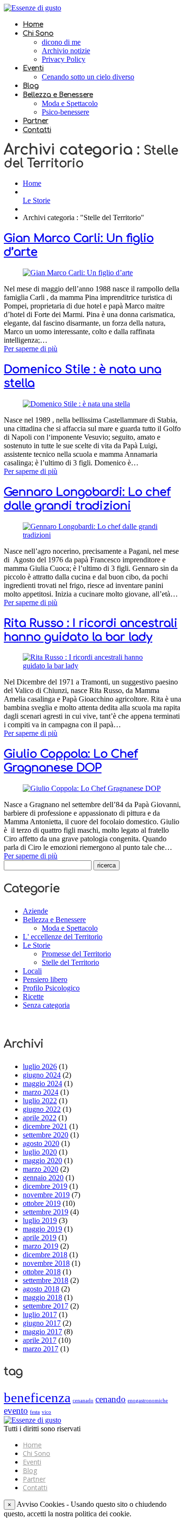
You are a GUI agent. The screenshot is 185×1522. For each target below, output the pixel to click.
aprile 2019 (39, 1237)
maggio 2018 (42, 1297)
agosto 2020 (41, 1143)
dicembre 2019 (45, 1186)
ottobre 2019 (42, 1203)
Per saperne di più (30, 349)
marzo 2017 (40, 1349)
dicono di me (61, 42)
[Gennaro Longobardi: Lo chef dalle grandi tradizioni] (92, 535)
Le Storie (36, 200)
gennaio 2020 (43, 1178)
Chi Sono (38, 33)
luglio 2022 (40, 1101)
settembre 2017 (45, 1306)
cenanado (83, 1400)
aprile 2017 (39, 1340)
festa (35, 1412)
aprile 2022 (39, 1118)
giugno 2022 (42, 1109)
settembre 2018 (45, 1280)
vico (46, 1412)
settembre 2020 (45, 1135)
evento (16, 1411)
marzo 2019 (40, 1246)
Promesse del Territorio (76, 954)
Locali (32, 971)
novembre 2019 (46, 1195)
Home (33, 24)
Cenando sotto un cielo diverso (88, 77)
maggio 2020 (42, 1160)
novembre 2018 (46, 1263)
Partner (35, 121)
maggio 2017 (42, 1332)
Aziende (35, 911)
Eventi (33, 68)
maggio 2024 (42, 1083)
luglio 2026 (40, 1066)
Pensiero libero (45, 979)
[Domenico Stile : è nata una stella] (76, 404)
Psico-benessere (65, 112)
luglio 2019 (40, 1220)
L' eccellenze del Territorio (62, 937)
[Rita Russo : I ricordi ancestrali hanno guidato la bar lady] (92, 666)
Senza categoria (46, 1005)
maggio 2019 (42, 1229)
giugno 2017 (42, 1323)
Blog (31, 85)
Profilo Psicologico (51, 988)
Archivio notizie (66, 51)
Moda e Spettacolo (70, 103)
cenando (110, 1399)
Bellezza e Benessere (58, 94)
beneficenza (37, 1397)
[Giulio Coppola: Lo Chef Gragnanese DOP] (92, 788)
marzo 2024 (40, 1092)
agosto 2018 (41, 1289)
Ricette (33, 996)
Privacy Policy (63, 59)
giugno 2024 (42, 1075)
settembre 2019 (45, 1212)
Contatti (37, 130)
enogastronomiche (148, 1400)
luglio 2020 (40, 1152)
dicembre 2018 (45, 1255)
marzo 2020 (40, 1169)
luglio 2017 (40, 1314)
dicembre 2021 (45, 1126)
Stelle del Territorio (70, 962)
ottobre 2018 (42, 1272)
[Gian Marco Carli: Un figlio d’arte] (78, 273)
